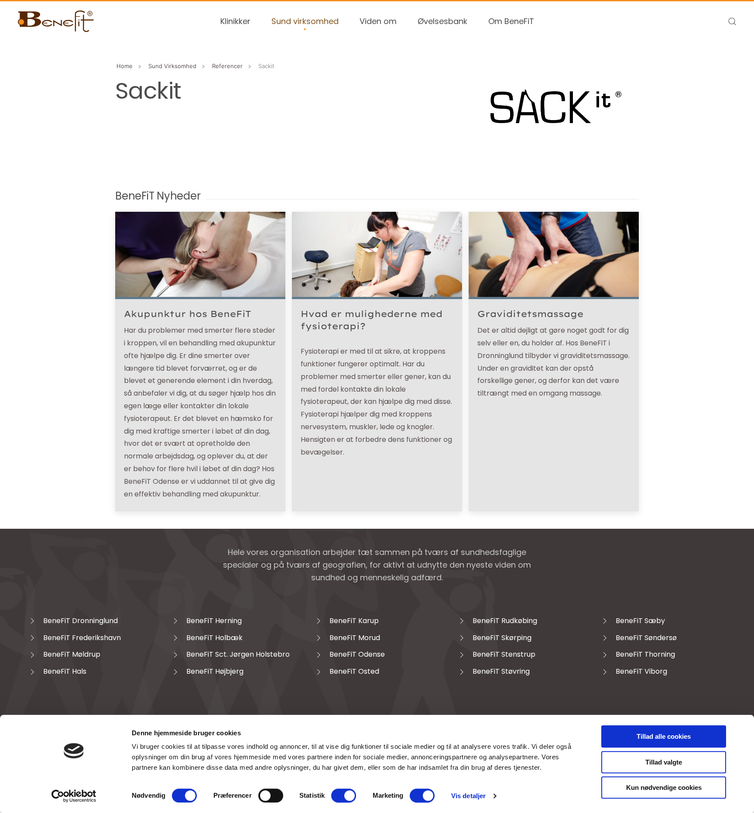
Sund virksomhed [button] (305, 21)
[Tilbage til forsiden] (56, 21)
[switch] (270, 796)
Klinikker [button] (235, 21)
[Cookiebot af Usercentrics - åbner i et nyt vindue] (74, 796)
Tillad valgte (663, 762)
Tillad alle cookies (664, 736)
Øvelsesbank (442, 21)
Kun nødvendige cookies (664, 787)
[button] (732, 21)
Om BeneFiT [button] (511, 21)
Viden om (378, 21)
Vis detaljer (468, 795)
